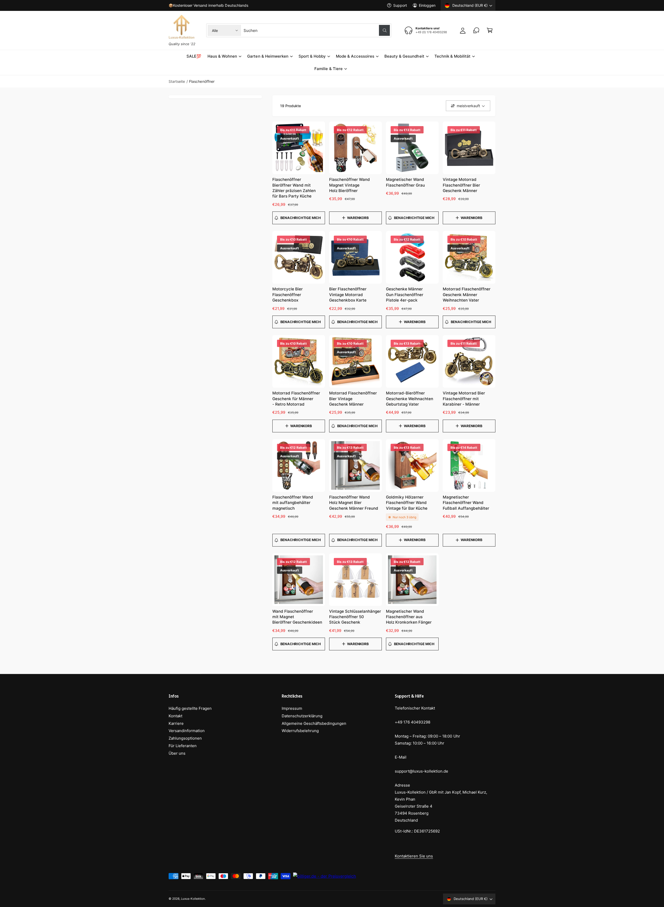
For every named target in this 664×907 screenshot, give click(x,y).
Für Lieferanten (183, 745)
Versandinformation (187, 730)
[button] (489, 30)
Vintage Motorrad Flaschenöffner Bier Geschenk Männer (461, 185)
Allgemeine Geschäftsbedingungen (314, 723)
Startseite (177, 81)
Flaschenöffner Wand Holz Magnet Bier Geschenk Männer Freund (353, 503)
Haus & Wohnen (222, 56)
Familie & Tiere (328, 68)
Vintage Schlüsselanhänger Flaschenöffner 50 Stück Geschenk (355, 617)
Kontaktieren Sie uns (414, 856)
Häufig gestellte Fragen (190, 708)
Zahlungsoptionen (185, 738)
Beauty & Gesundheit (404, 56)
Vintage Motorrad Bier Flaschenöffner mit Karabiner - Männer (464, 399)
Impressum (292, 708)
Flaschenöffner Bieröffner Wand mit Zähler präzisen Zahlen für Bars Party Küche (294, 188)
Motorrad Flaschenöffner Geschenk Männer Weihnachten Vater (466, 295)
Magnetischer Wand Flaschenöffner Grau (405, 182)
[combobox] (316, 30)
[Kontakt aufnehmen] (476, 30)
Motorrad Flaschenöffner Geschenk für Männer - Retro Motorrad (296, 399)
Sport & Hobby (312, 56)
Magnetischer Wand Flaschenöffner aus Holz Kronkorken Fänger (409, 617)
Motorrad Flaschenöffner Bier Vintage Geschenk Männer (353, 399)
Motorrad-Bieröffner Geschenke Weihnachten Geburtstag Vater (409, 399)
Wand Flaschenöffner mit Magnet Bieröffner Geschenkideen (297, 617)
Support (400, 5)
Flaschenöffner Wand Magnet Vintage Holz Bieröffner (349, 185)
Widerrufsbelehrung (300, 730)
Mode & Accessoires (355, 56)
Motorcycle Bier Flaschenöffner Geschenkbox (287, 295)
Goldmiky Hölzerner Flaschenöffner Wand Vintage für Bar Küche (406, 503)
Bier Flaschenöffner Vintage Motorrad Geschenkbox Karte (347, 295)
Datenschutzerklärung (302, 715)
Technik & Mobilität (452, 56)
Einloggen (427, 5)
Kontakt (175, 715)
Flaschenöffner (201, 81)
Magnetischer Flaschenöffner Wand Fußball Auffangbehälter (466, 503)
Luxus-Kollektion (193, 899)
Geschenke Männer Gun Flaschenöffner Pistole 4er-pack (404, 295)
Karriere (176, 723)
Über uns (177, 753)
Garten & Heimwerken (267, 56)
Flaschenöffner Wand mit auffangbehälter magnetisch (292, 503)
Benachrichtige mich (300, 218)
